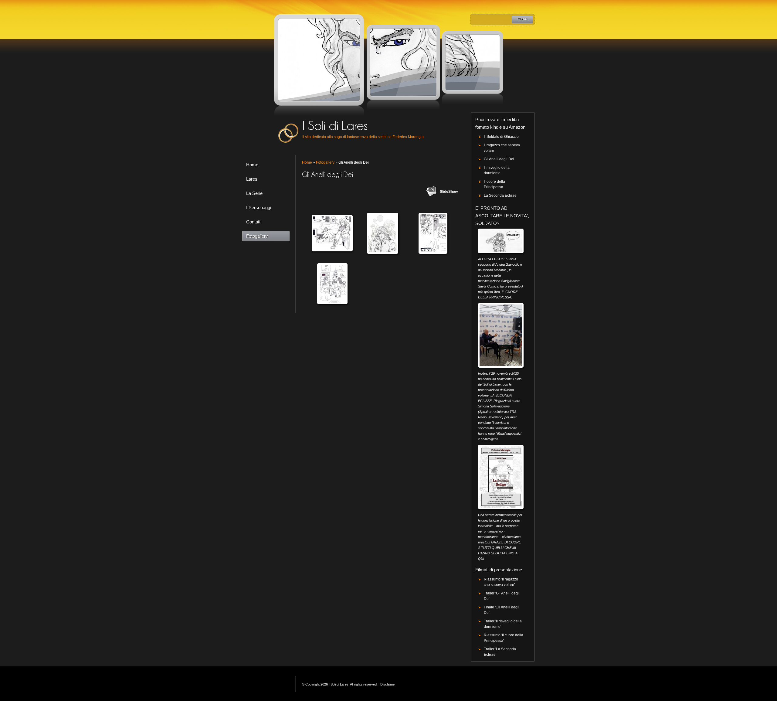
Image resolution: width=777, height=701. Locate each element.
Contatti (253, 221)
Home (252, 164)
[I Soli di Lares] (288, 132)
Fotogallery (257, 236)
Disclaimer (388, 684)
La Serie (254, 193)
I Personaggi (258, 207)
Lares (251, 179)
